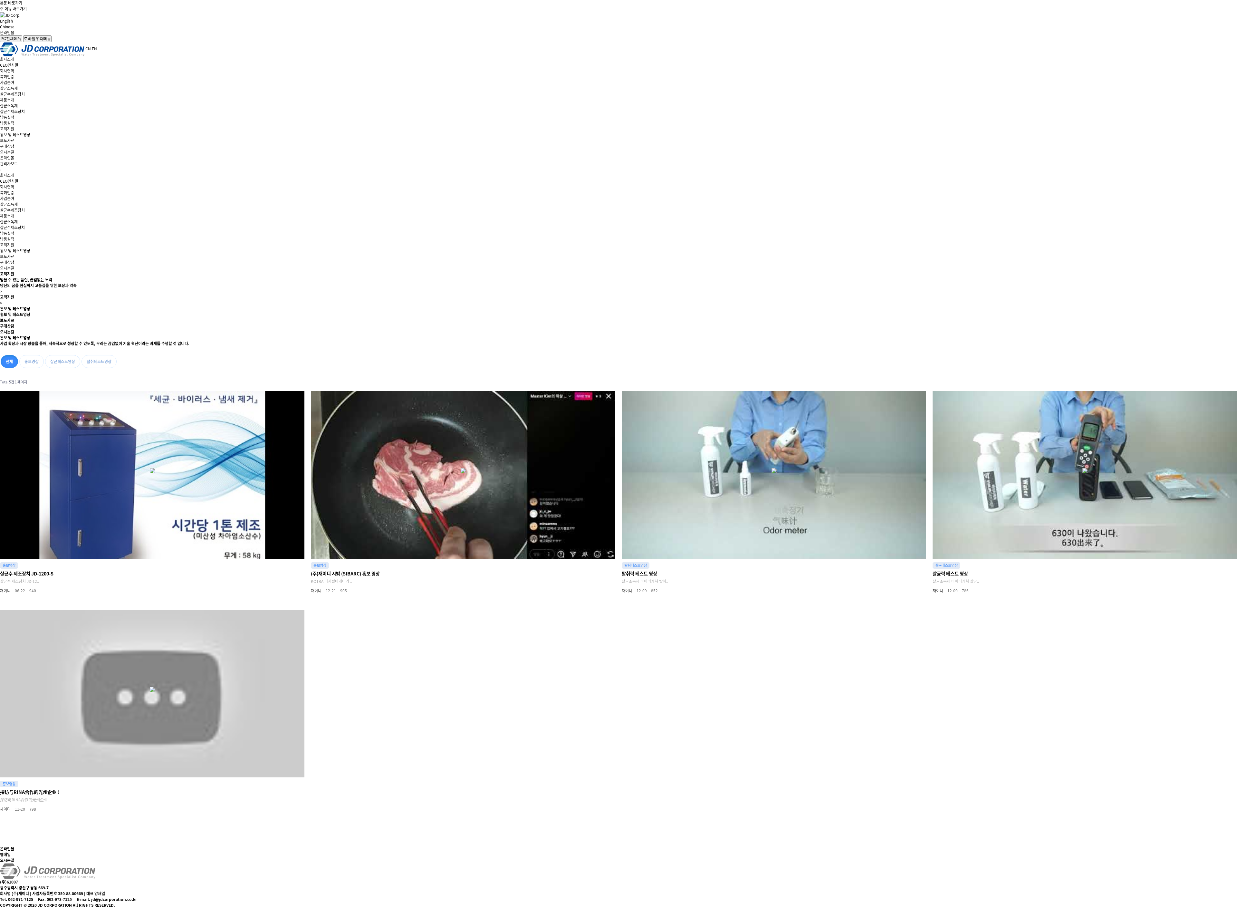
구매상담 (7, 146)
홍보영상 (31, 361)
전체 (9, 361)
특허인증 (7, 77)
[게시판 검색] (1230, 382)
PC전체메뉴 (11, 38)
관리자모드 (9, 164)
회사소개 (7, 59)
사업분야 (7, 82)
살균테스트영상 (62, 361)
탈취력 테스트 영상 (639, 573)
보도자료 (7, 140)
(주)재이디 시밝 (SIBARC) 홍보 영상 (345, 573)
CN (88, 49)
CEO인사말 (9, 65)
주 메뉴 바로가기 (13, 9)
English (6, 21)
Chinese (7, 27)
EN (94, 49)
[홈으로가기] (47, 871)
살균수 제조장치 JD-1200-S (26, 573)
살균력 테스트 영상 (950, 573)
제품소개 (7, 100)
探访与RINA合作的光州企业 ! (29, 792)
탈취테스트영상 (99, 361)
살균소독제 (9, 88)
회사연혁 (7, 71)
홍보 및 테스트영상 (15, 135)
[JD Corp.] (10, 14)
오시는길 (7, 152)
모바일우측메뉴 (37, 38)
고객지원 (7, 129)
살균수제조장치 (12, 94)
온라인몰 (7, 32)
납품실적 (7, 117)
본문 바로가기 (11, 3)
